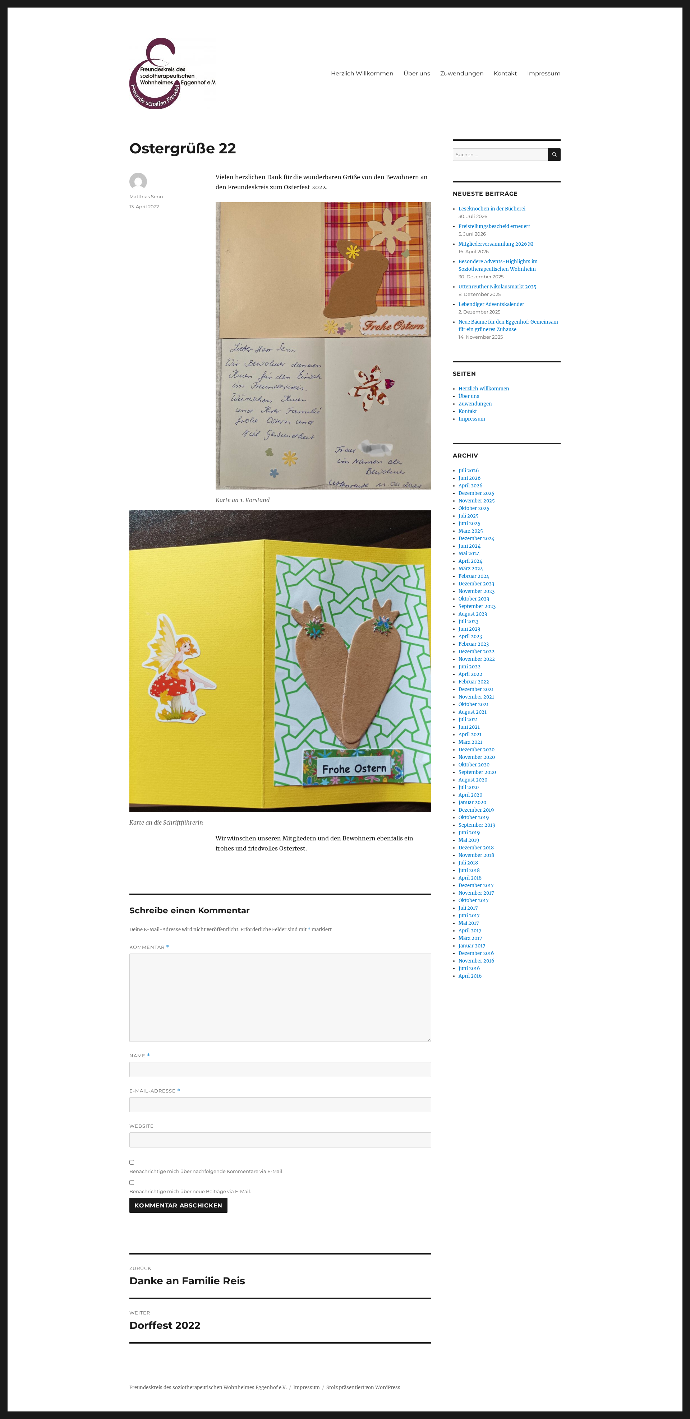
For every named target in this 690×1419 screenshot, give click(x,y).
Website (141, 1126)
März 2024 (471, 569)
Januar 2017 (472, 946)
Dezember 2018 (476, 848)
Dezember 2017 (476, 885)
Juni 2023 (469, 629)
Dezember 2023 (476, 584)
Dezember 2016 (476, 953)
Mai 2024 (469, 554)
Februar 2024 (474, 576)
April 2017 (470, 931)
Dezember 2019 (476, 810)
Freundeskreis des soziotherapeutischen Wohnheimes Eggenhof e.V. (208, 1388)
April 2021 (470, 735)
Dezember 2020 (476, 750)
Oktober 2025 (474, 508)
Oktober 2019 (474, 818)
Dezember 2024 (476, 538)
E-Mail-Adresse (154, 1091)
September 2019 (477, 825)
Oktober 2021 (474, 704)
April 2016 (470, 976)
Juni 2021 (469, 727)
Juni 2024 (469, 546)
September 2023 (477, 606)
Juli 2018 (468, 863)
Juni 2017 (469, 916)
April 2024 (470, 561)
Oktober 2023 (474, 599)
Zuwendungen (462, 73)
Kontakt (505, 73)
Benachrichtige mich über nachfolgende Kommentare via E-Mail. (206, 1171)
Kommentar (149, 947)
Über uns (417, 73)
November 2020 (477, 757)
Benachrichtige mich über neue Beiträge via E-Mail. (190, 1191)
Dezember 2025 (476, 493)
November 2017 (476, 893)
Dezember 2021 (476, 689)
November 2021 (476, 697)
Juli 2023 (468, 621)
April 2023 (470, 637)
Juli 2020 (469, 787)
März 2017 (470, 938)
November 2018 (476, 855)
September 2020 (477, 772)
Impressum (544, 73)
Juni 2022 (469, 667)
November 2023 (476, 591)
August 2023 (473, 614)
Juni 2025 (469, 523)
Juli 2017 (468, 908)
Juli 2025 (469, 516)
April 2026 (471, 486)
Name (139, 1056)
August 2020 (473, 780)
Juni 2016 (469, 968)
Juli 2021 (468, 720)
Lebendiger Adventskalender (491, 304)
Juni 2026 (470, 478)
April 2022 (470, 674)
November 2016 (476, 961)
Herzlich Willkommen (362, 73)
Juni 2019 (469, 833)
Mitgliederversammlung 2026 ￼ (496, 244)
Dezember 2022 (476, 652)
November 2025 (477, 501)
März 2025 (471, 531)
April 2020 (470, 795)
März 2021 (470, 742)
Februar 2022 (474, 682)
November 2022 (477, 659)
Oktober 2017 (474, 901)
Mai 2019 (469, 840)
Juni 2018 (469, 870)
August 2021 (473, 712)
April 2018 (470, 878)
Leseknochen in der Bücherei (492, 209)
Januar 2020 (472, 802)
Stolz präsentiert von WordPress (363, 1388)
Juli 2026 (469, 471)
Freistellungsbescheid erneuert (494, 226)
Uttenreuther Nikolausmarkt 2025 (498, 287)
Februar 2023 (474, 644)
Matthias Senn (146, 196)
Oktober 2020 (474, 765)
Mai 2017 (469, 923)
